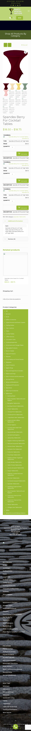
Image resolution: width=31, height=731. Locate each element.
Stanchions (9, 388)
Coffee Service (10, 336)
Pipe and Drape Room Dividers (14, 370)
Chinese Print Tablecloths (14, 411)
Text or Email (16, 3)
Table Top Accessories (12, 390)
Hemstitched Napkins (13, 435)
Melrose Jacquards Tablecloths (16, 443)
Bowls (7, 316)
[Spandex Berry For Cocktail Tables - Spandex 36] (16, 192)
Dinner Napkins (11, 424)
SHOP (19, 18)
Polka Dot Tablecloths (13, 452)
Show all (25, 45)
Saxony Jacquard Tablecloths (15, 468)
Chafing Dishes (10, 325)
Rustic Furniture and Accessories (15, 376)
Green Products (10, 365)
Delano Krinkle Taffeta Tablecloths (13, 421)
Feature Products (11, 353)
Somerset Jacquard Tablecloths (16, 481)
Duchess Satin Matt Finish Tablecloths (14, 428)
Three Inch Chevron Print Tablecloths (14, 496)
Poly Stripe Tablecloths (13, 455)
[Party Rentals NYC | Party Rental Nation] (15, 11)
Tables (7, 510)
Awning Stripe (11, 396)
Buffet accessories (11, 319)
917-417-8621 (11, 1)
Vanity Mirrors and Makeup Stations (15, 513)
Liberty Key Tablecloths (13, 437)
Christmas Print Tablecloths (14, 414)
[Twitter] (13, 5)
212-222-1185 (20, 1)
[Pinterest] (20, 5)
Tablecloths (9, 393)
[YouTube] (15, 5)
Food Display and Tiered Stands (14, 359)
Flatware (8, 356)
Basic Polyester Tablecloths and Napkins (16, 399)
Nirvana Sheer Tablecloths (14, 446)
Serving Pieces (10, 379)
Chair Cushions (10, 328)
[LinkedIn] (18, 5)
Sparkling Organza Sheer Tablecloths (14, 487)
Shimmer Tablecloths (13, 478)
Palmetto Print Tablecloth (14, 449)
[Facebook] (11, 5)
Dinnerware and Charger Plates (14, 345)
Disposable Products (11, 348)
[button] (25, 52)
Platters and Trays (10, 373)
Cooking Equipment (11, 342)
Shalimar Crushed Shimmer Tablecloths (15, 474)
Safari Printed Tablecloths (14, 465)
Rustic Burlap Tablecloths (14, 462)
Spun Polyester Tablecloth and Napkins (16, 491)
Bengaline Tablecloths (13, 403)
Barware (8, 314)
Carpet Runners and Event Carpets (15, 322)
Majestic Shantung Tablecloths (15, 440)
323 (7, 311)
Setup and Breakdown (12, 382)
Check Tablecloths (12, 409)
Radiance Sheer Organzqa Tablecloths (14, 458)
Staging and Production (12, 385)
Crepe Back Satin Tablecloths (15, 417)
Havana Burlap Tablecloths (14, 432)
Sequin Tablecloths (12, 470)
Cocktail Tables (10, 333)
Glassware (8, 362)
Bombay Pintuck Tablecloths (15, 406)
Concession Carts (10, 339)
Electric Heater (10, 351)
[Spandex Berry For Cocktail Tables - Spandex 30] (16, 165)
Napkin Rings (9, 368)
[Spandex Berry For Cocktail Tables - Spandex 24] (16, 138)
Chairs (7, 331)
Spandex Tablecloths (20, 216)
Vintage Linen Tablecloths (14, 507)
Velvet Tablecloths (12, 504)
